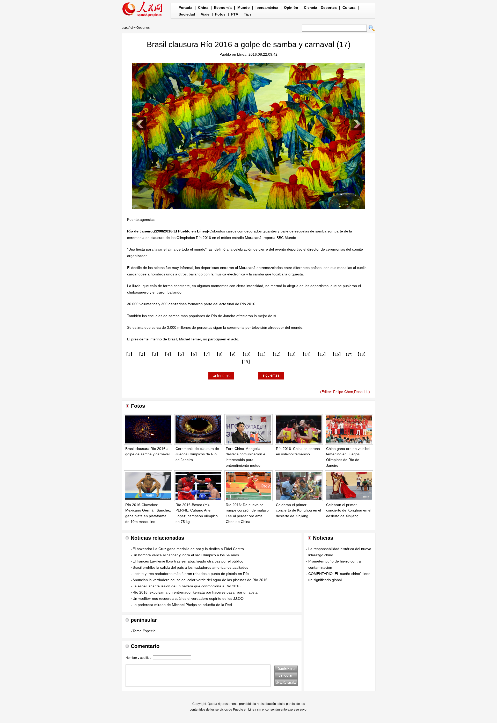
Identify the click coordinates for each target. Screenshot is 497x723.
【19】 (246, 362)
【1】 (129, 354)
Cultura (348, 7)
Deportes (329, 7)
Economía (223, 7)
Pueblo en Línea (233, 54)
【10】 (246, 354)
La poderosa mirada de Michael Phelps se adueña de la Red (182, 605)
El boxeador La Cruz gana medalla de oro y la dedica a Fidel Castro (188, 549)
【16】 (337, 354)
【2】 (142, 354)
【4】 (168, 354)
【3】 (155, 354)
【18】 (361, 354)
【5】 (181, 354)
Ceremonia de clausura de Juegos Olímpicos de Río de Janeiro (197, 454)
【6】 (194, 354)
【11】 (261, 354)
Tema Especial (144, 631)
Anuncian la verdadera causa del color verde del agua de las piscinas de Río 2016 (200, 580)
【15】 (322, 354)
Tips (248, 14)
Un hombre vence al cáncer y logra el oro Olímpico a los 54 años (186, 555)
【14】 (307, 354)
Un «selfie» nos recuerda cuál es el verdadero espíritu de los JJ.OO (188, 598)
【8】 (220, 354)
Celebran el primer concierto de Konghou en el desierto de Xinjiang (298, 510)
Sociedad (187, 14)
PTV (234, 14)
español (127, 28)
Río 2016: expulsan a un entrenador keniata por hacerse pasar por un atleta (195, 592)
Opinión (291, 7)
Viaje (205, 14)
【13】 (292, 354)
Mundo (243, 7)
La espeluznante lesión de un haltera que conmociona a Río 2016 (186, 586)
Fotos (220, 14)
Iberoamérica (266, 7)
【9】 (233, 354)
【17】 (349, 354)
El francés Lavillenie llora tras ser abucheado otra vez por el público (188, 561)
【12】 (277, 354)
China (203, 7)
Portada (185, 7)
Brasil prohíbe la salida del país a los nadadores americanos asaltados (190, 567)
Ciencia (310, 7)
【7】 (207, 354)
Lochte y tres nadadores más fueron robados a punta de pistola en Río (191, 574)
